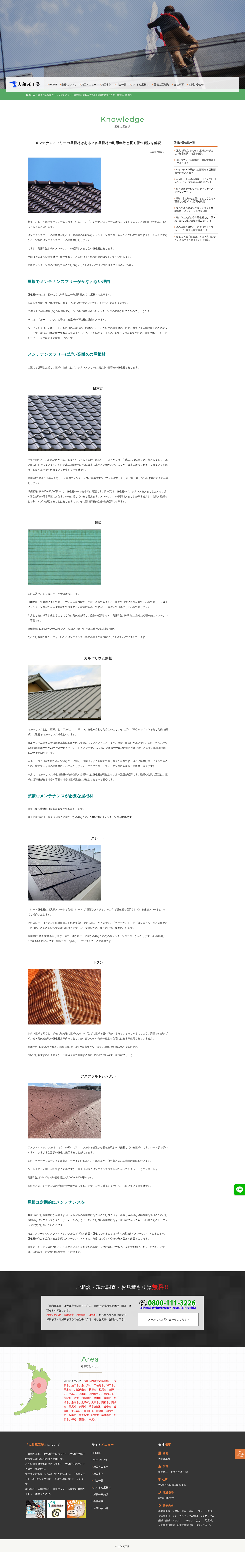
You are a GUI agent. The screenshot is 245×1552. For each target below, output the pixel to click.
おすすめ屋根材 (140, 84)
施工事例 (106, 84)
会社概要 (178, 84)
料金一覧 (121, 84)
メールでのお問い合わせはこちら (168, 1319)
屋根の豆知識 (161, 84)
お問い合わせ (196, 84)
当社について (68, 84)
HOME (53, 84)
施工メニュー (88, 84)
